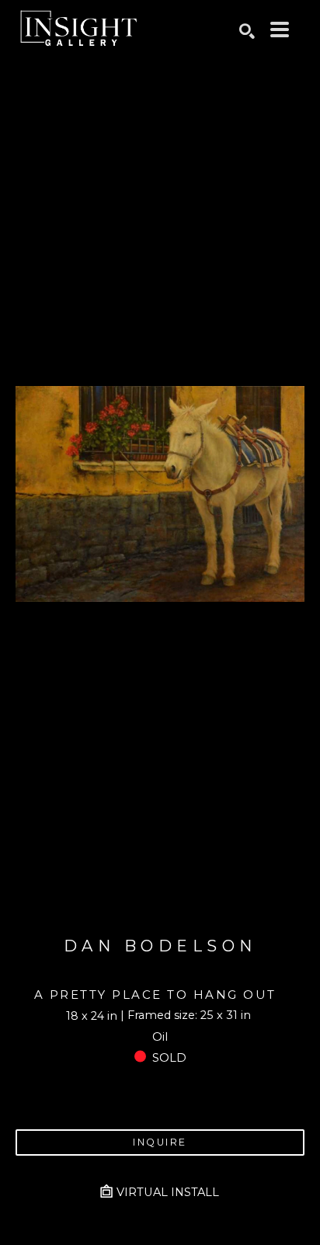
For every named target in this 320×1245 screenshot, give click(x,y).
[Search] (247, 31)
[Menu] (279, 29)
